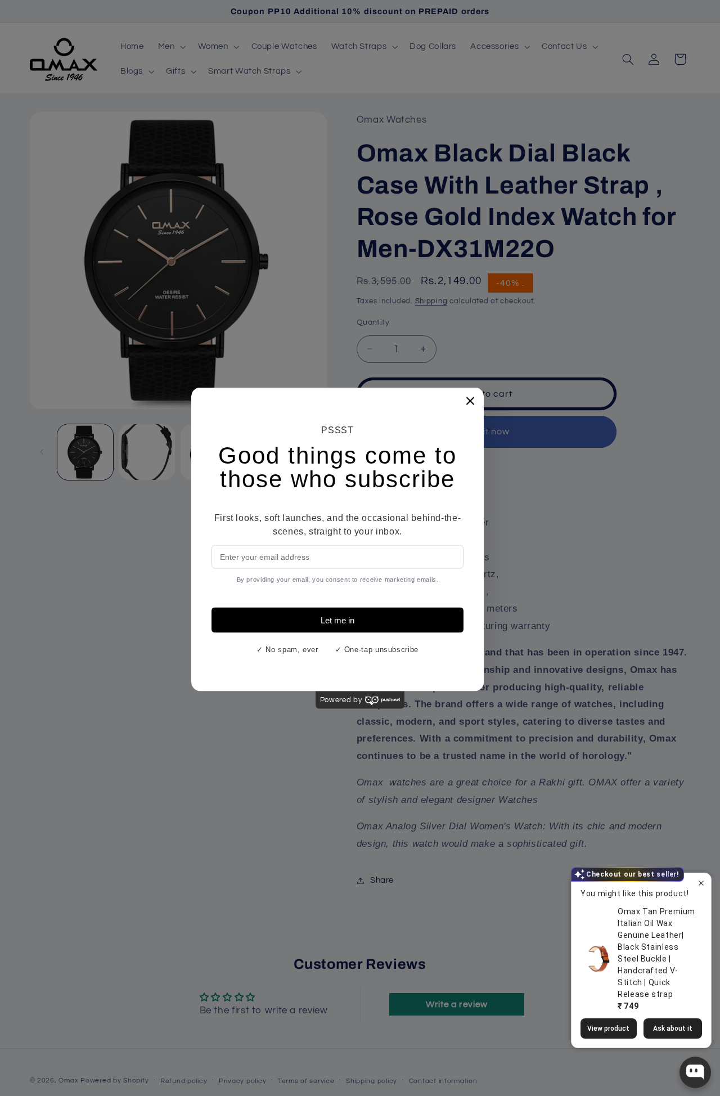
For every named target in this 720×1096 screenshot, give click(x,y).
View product (608, 1028)
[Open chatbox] (695, 1072)
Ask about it (672, 1028)
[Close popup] (701, 887)
